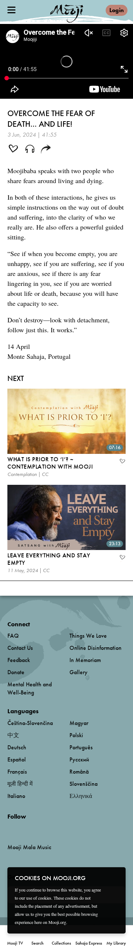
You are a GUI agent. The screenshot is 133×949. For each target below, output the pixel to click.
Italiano (16, 796)
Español (16, 759)
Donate (15, 672)
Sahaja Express (88, 943)
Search (37, 943)
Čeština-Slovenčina (30, 723)
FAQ (13, 636)
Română (79, 771)
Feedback (18, 660)
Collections (61, 943)
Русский (79, 759)
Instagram (39, 829)
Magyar (78, 723)
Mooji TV (15, 943)
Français (17, 771)
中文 (13, 735)
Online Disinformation (95, 648)
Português (81, 747)
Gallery (78, 672)
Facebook (9, 828)
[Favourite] (122, 462)
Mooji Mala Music (29, 847)
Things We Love (88, 636)
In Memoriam (85, 660)
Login (116, 10)
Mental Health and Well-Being (29, 688)
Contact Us (20, 648)
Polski (76, 735)
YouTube (23, 828)
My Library (116, 943)
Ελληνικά (80, 796)
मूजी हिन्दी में (20, 784)
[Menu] (11, 10)
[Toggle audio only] (30, 149)
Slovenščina (83, 784)
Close (115, 877)
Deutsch (16, 747)
